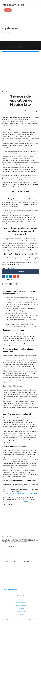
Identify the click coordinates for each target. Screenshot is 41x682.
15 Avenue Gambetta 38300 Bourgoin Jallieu (23, 502)
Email (18, 276)
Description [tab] (9, 279)
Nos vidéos (21, 608)
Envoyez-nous (21, 611)
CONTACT (20, 271)
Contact (21, 614)
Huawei (12, 268)
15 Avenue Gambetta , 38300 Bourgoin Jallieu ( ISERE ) (20, 493)
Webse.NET (34, 619)
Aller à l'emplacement (10, 589)
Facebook (3, 276)
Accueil (21, 599)
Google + (14, 276)
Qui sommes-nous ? (21, 602)
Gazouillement (7, 276)
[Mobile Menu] (3, 38)
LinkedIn (10, 276)
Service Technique (21, 605)
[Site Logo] (9, 19)
